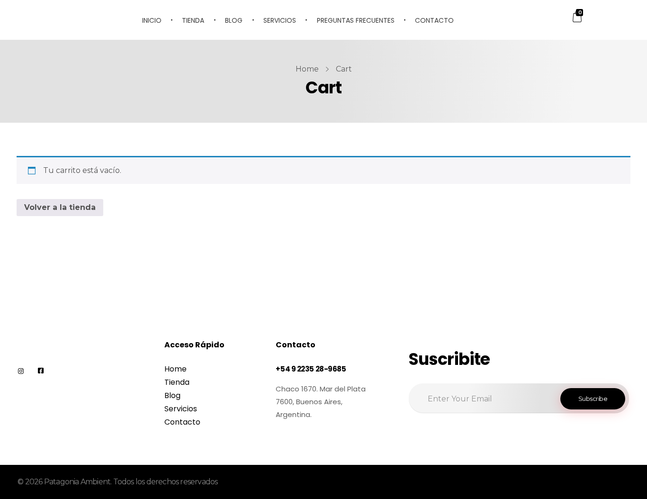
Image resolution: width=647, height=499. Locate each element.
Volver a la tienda (60, 207)
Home (307, 68)
